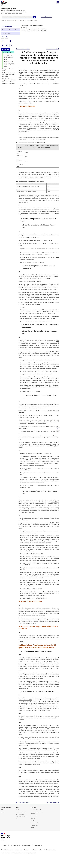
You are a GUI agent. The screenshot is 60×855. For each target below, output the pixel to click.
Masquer (6, 49)
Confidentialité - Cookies (36, 849)
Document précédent (24, 49)
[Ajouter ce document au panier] (6, 37)
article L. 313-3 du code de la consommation (42, 128)
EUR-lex (32, 820)
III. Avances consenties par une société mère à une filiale (8, 74)
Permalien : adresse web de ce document (2, 41)
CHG (21, 20)
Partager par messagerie (10, 45)
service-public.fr (15, 845)
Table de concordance (20, 812)
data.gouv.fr (37, 845)
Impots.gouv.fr (34, 825)
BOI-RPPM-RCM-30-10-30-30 (41, 710)
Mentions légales (18, 849)
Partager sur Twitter (2, 45)
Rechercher (34, 17)
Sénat (32, 827)
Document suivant (51, 49)
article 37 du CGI (31, 541)
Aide (2, 809)
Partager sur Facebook (10, 41)
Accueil (3, 20)
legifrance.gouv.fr (26, 845)
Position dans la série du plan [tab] (9, 30)
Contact (3, 812)
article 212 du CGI (50, 72)
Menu (57, 2)
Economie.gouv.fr (34, 823)
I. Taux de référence (8, 52)
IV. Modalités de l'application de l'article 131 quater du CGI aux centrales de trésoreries (8, 80)
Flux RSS (17, 809)
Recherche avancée (46, 17)
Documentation (19, 814)
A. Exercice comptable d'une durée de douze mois (9, 56)
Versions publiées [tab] (6, 33)
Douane (32, 818)
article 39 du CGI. (40, 639)
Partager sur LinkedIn (6, 45)
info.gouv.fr (4, 845)
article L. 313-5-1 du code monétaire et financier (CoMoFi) (38, 130)
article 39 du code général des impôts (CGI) (39, 71)
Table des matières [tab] (7, 26)
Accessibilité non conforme (7, 849)
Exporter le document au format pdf (2, 37)
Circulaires (33, 816)
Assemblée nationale (35, 809)
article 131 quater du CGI (26, 698)
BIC (17, 20)
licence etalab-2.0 (31, 853)
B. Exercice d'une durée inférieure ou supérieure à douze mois (9, 63)
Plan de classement (10, 20)
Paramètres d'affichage (51, 849)
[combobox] (17, 17)
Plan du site (26, 849)
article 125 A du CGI (25, 700)
